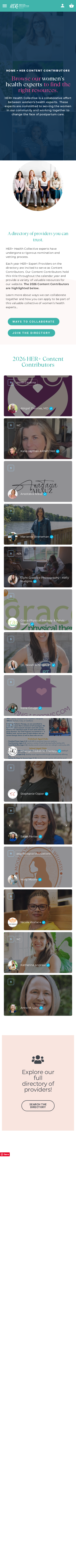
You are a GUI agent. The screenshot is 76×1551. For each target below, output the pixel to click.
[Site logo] (20, 6)
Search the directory (38, 1106)
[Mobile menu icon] (4, 6)
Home (11, 71)
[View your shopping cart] (71, 5)
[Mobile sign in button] (62, 5)
